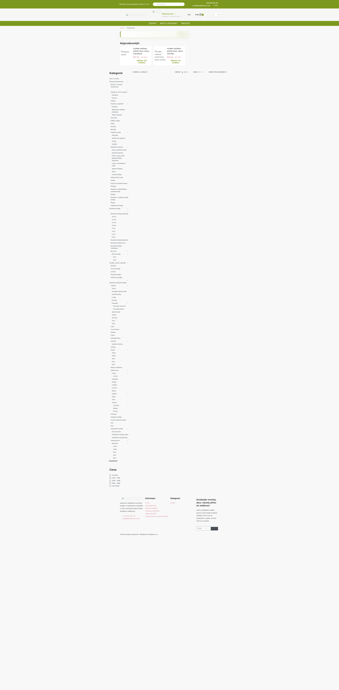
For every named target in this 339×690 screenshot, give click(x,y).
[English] (209, 14)
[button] (141, 61)
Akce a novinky (169, 23)
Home (122, 28)
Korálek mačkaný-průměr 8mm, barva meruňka (175, 51)
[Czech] (207, 14)
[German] (211, 14)
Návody (185, 23)
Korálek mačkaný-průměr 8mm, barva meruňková (141, 51)
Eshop (152, 23)
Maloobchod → (169, 14)
